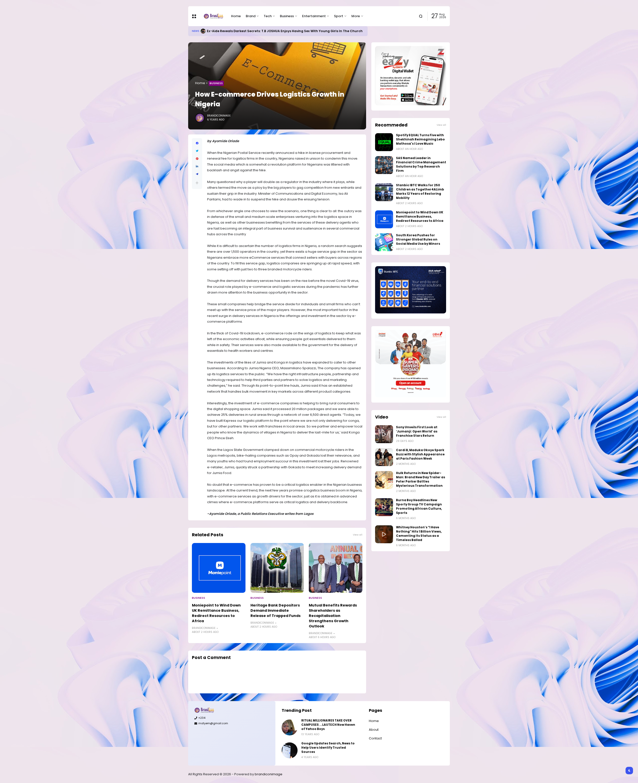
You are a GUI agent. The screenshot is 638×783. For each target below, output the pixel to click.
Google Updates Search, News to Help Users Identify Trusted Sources (263, 31)
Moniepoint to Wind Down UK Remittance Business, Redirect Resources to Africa (216, 613)
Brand (250, 16)
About (374, 729)
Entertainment (314, 16)
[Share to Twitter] (197, 151)
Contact (375, 738)
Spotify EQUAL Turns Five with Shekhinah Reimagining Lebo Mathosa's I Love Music (420, 139)
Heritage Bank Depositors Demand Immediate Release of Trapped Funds (275, 610)
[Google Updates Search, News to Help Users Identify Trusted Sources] (202, 31)
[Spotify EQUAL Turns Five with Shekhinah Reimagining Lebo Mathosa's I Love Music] (384, 142)
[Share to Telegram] (197, 174)
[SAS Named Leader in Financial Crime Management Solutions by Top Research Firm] (384, 165)
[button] (197, 183)
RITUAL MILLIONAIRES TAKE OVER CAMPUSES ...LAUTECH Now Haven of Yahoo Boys (328, 725)
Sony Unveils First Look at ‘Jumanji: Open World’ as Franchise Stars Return (416, 431)
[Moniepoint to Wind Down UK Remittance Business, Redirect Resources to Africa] (218, 568)
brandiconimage (268, 774)
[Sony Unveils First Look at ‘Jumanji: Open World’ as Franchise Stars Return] (384, 434)
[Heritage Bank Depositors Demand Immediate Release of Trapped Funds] (277, 568)
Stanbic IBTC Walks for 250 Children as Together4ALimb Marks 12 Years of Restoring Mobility (420, 191)
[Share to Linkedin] (197, 166)
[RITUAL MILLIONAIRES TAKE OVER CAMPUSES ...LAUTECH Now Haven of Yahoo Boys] (290, 727)
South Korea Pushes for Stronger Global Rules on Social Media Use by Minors (418, 239)
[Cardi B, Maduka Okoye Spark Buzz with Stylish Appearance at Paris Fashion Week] (384, 457)
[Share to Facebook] (197, 143)
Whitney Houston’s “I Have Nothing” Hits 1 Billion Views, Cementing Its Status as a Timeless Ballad (419, 533)
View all (357, 534)
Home (236, 16)
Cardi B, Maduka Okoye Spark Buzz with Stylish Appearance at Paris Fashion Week (420, 454)
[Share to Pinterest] (197, 158)
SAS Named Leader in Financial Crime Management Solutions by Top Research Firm (421, 164)
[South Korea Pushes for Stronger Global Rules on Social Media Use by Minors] (384, 242)
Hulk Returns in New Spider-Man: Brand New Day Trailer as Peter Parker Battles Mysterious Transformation (420, 479)
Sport (338, 16)
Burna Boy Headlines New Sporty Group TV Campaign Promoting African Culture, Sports (419, 506)
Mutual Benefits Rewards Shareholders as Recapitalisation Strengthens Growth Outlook (333, 616)
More (355, 16)
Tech (268, 16)
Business (287, 16)
